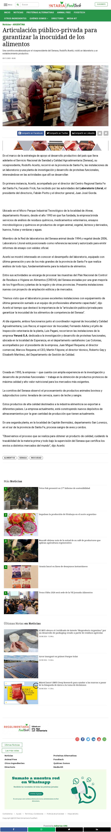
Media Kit (72, 18)
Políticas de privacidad (55, 814)
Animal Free (64, 12)
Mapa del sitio (73, 814)
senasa (23, 458)
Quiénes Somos (38, 18)
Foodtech (79, 12)
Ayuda (18, 814)
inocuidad (36, 458)
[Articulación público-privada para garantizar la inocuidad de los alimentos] (55, 95)
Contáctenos (7, 814)
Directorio (57, 18)
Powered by (55, 826)
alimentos (9, 458)
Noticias (18, 12)
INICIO (7, 12)
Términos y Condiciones (34, 814)
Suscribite (101, 4)
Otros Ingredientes (15, 18)
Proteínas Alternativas (40, 12)
